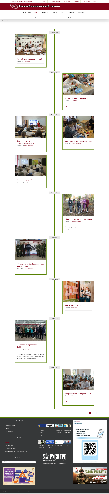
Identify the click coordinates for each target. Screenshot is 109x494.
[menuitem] (43, 1)
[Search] (75, 16)
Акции (25, 349)
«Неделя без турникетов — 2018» (28, 346)
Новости (25, 145)
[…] (66, 106)
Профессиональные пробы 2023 (78, 98)
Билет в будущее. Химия (27, 180)
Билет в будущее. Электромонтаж (78, 141)
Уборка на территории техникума (78, 219)
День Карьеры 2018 (73, 305)
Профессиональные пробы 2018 (78, 393)
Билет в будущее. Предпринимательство (26, 142)
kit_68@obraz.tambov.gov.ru (25, 1)
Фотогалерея (27, 61)
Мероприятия (30, 349)
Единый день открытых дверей (29, 59)
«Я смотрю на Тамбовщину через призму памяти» (30, 265)
